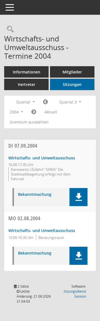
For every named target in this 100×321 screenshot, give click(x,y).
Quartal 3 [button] (68, 102)
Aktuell (50, 112)
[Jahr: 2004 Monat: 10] (33, 112)
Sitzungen (72, 84)
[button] (78, 197)
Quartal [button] (23, 102)
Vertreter (26, 84)
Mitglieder (72, 72)
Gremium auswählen (29, 122)
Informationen (26, 72)
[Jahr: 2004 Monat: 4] (45, 102)
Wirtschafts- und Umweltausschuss (41, 157)
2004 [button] (15, 112)
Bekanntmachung (34, 194)
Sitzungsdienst (75, 294)
